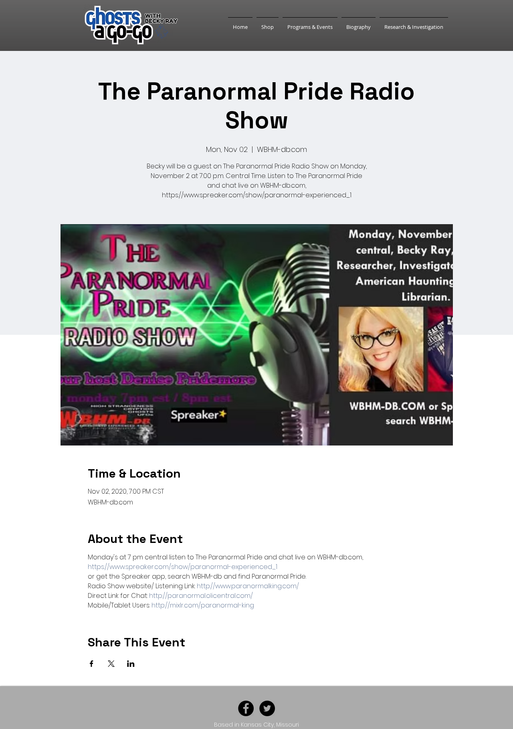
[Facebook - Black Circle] (246, 708)
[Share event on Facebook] (91, 663)
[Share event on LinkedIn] (131, 663)
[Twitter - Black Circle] (267, 708)
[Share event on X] (111, 663)
